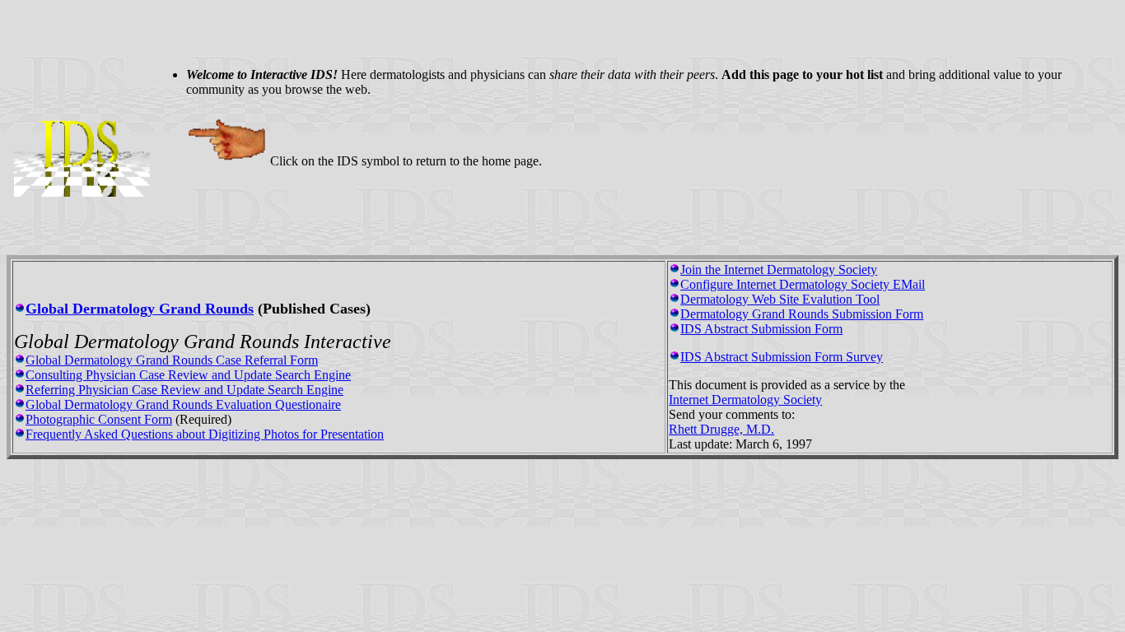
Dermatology (801, 269)
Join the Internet (723, 269)
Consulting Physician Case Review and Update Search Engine (188, 375)
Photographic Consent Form (99, 419)
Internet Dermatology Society (745, 400)
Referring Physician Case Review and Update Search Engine (184, 390)
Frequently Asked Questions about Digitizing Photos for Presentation (205, 434)
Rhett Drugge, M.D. (721, 429)
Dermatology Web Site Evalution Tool (780, 299)
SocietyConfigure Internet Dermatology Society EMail (802, 277)
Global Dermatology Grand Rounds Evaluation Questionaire (183, 404)
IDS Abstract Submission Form (761, 329)
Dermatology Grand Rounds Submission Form (801, 314)
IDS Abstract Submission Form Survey (781, 357)
